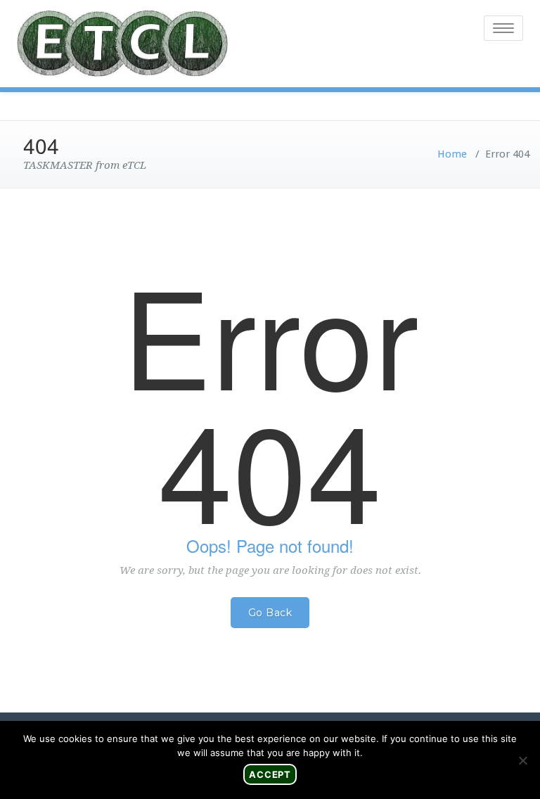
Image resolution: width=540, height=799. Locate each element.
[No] (522, 760)
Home (452, 154)
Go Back (270, 612)
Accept (270, 774)
